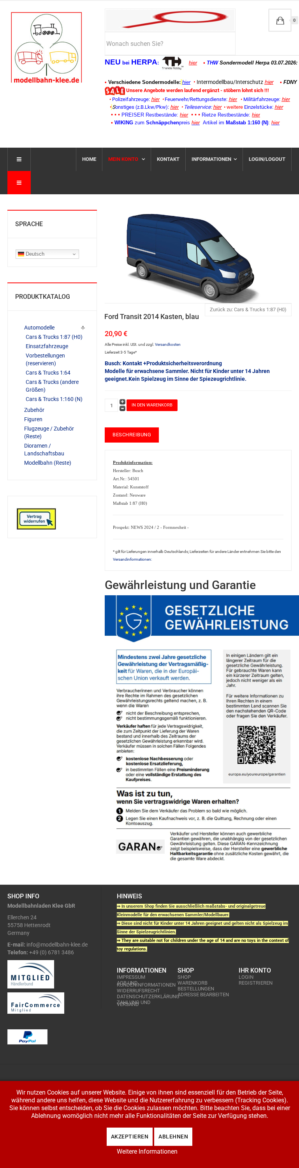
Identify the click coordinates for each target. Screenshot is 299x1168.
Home (89, 159)
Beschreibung (132, 435)
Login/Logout (267, 159)
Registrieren (256, 983)
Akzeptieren (130, 1136)
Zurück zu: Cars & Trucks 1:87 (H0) (248, 309)
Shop (184, 977)
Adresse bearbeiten (203, 994)
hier (193, 63)
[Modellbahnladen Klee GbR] (46, 47)
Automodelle (39, 327)
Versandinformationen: (132, 559)
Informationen (211, 159)
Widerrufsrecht (138, 991)
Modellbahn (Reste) (47, 463)
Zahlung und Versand (134, 1003)
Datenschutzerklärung (143, 996)
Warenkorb (193, 983)
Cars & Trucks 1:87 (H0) (54, 337)
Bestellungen (196, 989)
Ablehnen (173, 1136)
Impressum (131, 977)
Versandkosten (168, 344)
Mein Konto (123, 159)
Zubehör (34, 410)
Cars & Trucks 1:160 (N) (54, 399)
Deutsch (34, 254)
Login (246, 977)
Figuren (33, 419)
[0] (280, 20)
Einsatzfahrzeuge (47, 346)
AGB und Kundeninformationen (143, 984)
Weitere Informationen (147, 1151)
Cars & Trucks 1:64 (48, 373)
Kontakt (168, 159)
